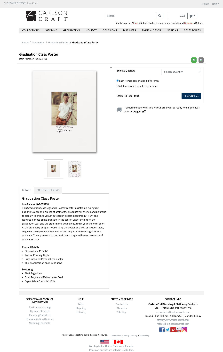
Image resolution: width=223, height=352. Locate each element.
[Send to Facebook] (162, 330)
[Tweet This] (167, 330)
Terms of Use (116, 335)
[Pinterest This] (173, 330)
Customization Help (40, 307)
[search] (159, 16)
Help (214, 4)
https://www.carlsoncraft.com (173, 320)
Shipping (81, 308)
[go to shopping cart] (192, 16)
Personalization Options (39, 319)
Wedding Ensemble (39, 323)
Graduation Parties (58, 42)
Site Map (122, 312)
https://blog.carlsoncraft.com (173, 323)
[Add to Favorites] (111, 68)
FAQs (81, 304)
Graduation (71, 30)
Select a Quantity (126, 70)
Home (25, 42)
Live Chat (32, 3)
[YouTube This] (178, 330)
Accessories (192, 30)
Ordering (81, 312)
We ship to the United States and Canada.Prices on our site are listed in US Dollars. (111, 348)
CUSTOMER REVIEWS (48, 190)
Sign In (205, 4)
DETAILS (26, 190)
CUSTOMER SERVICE (15, 3)
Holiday (91, 30)
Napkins (172, 30)
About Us (122, 308)
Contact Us (122, 304)
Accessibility (144, 335)
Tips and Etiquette (40, 311)
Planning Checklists (39, 315)
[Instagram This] (184, 330)
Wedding (51, 30)
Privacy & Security (130, 335)
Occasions (110, 30)
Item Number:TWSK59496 (33, 59)
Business (129, 30)
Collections (31, 30)
